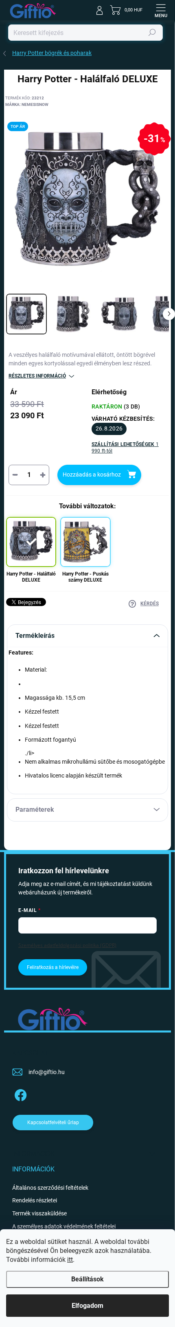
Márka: (26, 104)
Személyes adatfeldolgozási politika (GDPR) (67, 945)
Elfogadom (87, 1305)
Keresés (152, 32)
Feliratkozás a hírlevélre (53, 967)
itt (70, 1259)
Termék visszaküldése (39, 1213)
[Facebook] (19, 1093)
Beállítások (87, 1279)
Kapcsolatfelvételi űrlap (53, 1122)
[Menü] (161, 10)
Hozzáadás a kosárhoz (92, 474)
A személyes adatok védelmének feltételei (64, 1226)
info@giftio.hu (46, 1072)
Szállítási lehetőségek (125, 448)
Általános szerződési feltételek (50, 1187)
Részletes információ (37, 376)
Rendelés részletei (34, 1200)
